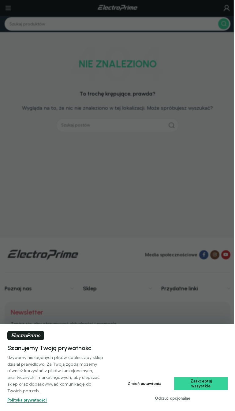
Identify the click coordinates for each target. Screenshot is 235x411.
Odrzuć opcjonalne (172, 398)
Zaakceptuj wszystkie (201, 383)
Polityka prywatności (27, 400)
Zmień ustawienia (144, 383)
